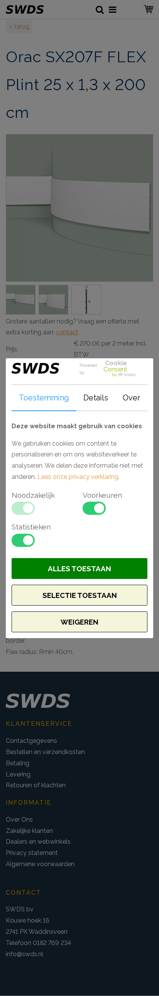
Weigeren (79, 622)
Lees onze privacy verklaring (77, 476)
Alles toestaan (79, 568)
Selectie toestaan (79, 595)
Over (131, 397)
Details (95, 397)
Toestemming (44, 397)
